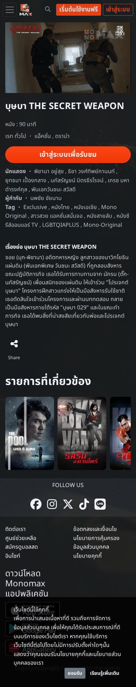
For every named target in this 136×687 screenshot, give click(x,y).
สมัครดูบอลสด (21, 547)
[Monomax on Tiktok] (84, 505)
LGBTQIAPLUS (60, 225)
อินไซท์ (12, 556)
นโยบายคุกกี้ (87, 556)
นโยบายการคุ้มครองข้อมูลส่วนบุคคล (96, 542)
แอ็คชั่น (43, 136)
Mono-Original (102, 225)
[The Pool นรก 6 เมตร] (29, 433)
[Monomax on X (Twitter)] (68, 505)
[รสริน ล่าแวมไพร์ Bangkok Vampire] (82, 433)
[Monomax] (26, 10)
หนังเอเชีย (85, 207)
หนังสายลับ (99, 216)
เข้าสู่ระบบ (118, 10)
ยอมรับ (75, 673)
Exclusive (35, 207)
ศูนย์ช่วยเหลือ (20, 538)
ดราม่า (62, 136)
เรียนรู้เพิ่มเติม (104, 673)
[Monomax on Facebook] (35, 505)
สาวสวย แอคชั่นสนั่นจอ (57, 216)
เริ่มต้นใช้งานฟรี (78, 10)
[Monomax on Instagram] (52, 505)
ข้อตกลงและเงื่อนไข (95, 529)
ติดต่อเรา (15, 529)
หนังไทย (60, 207)
